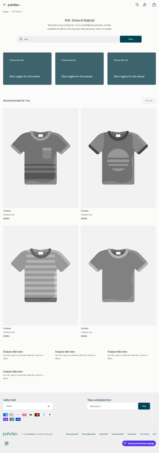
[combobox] (68, 39)
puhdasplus (31, 434)
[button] (4, 4)
